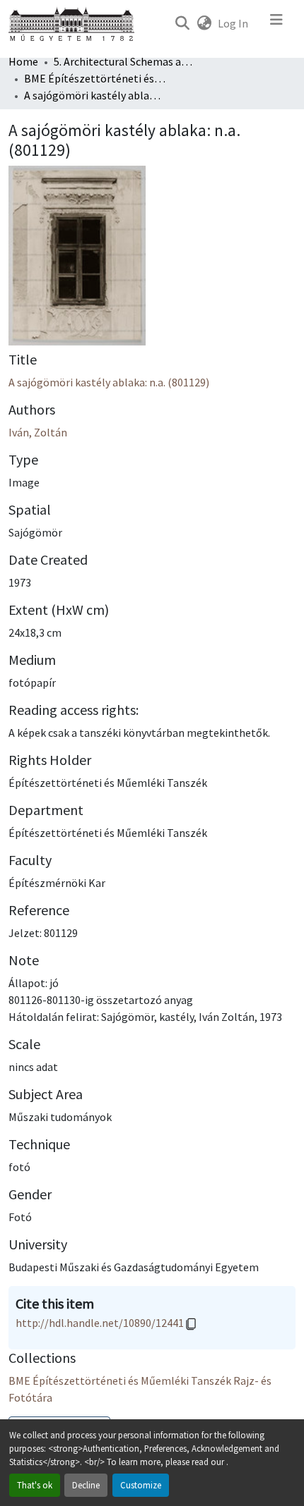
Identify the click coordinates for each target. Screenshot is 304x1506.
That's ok (34, 1484)
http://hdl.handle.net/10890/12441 (100, 1323)
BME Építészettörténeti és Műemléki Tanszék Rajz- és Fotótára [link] (94, 78)
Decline (86, 1484)
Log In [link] (233, 23)
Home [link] (23, 61)
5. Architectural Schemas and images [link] (124, 61)
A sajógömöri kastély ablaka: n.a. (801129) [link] (108, 382)
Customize (140, 1484)
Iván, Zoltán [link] (37, 432)
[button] (182, 23)
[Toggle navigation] (276, 23)
